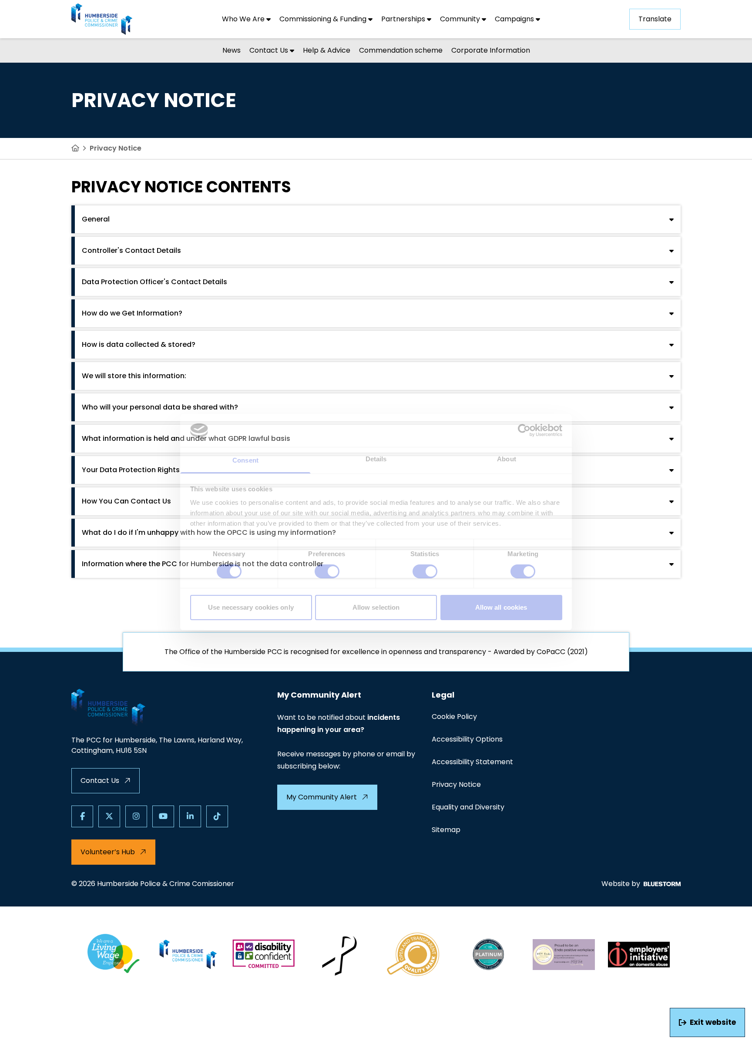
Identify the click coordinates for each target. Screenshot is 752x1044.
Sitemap (446, 830)
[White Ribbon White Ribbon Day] (339, 954)
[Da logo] (639, 954)
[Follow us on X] (109, 816)
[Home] (75, 148)
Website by (620, 884)
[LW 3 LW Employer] (113, 954)
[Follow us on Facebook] (82, 816)
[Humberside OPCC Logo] (189, 954)
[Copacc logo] (414, 954)
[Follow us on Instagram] (136, 816)
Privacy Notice (456, 784)
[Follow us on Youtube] (163, 816)
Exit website (713, 1022)
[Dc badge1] (263, 954)
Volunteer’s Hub (108, 852)
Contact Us (100, 780)
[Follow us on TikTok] (217, 816)
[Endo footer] (564, 954)
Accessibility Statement (472, 762)
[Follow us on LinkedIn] (190, 816)
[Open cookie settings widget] (14, 1029)
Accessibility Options (467, 739)
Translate (654, 19)
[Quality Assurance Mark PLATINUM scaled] (489, 954)
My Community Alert (321, 797)
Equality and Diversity (468, 807)
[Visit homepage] (101, 19)
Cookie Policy (454, 717)
